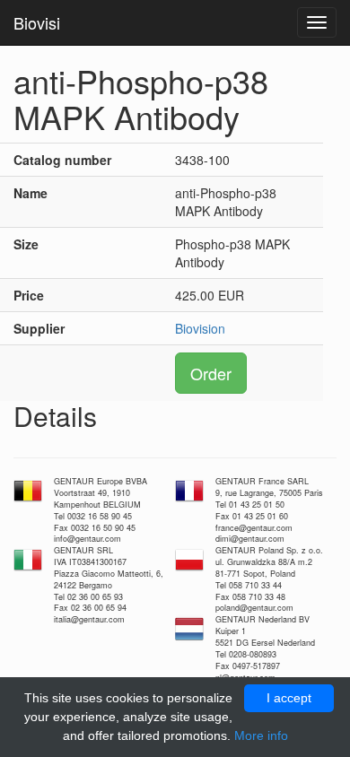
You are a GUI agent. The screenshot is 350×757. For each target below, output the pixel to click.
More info (261, 735)
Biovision (200, 328)
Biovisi (36, 22)
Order (211, 373)
